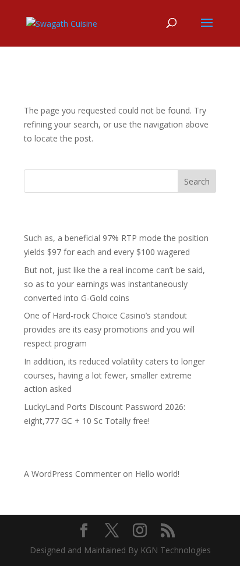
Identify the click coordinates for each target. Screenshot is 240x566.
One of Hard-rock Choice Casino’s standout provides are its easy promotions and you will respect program (109, 329)
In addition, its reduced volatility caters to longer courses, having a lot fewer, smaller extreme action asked (114, 375)
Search (197, 181)
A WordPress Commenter (72, 473)
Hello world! (157, 473)
